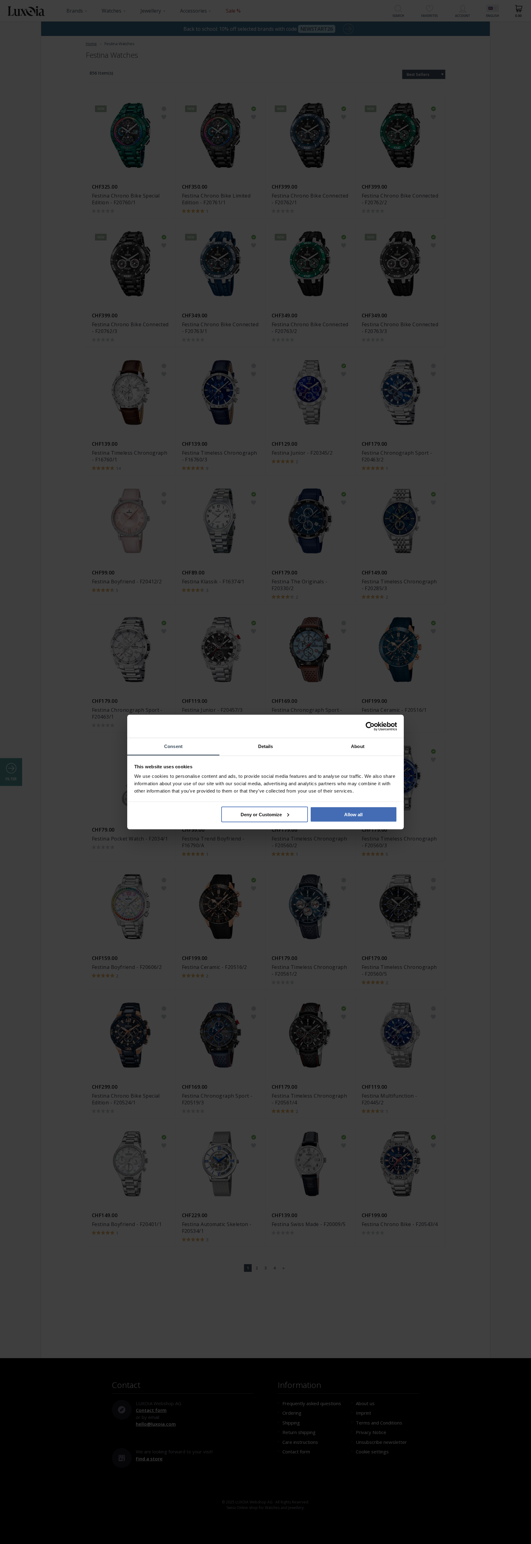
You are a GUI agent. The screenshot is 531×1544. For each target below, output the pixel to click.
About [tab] (357, 746)
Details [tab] (265, 746)
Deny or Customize (261, 814)
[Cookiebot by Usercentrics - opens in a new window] (370, 726)
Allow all (353, 814)
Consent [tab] (173, 746)
